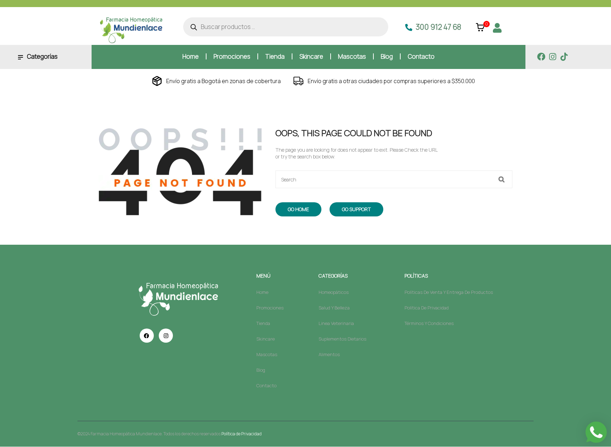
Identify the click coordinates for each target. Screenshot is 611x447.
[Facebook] (541, 57)
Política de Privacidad (241, 434)
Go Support (356, 209)
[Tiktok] (564, 57)
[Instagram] (552, 57)
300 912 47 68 (438, 27)
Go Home (298, 209)
